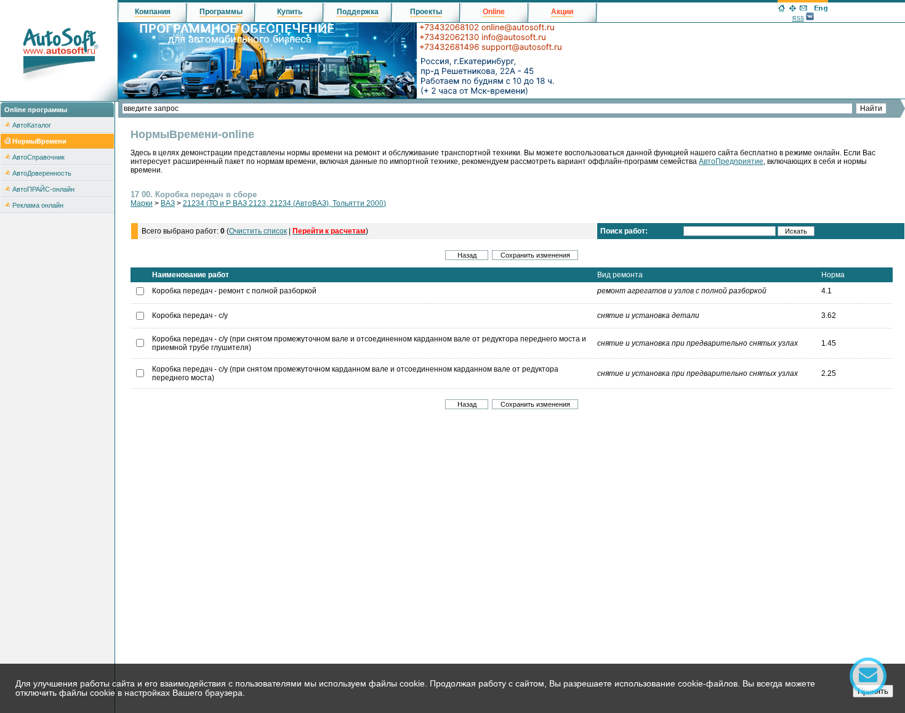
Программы (221, 11)
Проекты (426, 11)
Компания (153, 11)
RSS (798, 18)
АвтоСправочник (38, 157)
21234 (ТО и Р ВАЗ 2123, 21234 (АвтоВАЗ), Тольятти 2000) (284, 203)
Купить (289, 11)
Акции (562, 11)
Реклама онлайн (37, 205)
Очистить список (258, 231)
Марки (142, 203)
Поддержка (358, 11)
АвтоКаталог (31, 125)
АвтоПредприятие (731, 161)
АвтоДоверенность (41, 173)
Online (494, 11)
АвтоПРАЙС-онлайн (43, 189)
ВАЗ (168, 203)
